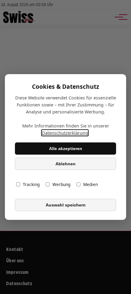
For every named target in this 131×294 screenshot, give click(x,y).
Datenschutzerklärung (65, 133)
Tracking (31, 184)
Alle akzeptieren (65, 148)
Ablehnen (65, 163)
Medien (90, 184)
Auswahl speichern (66, 205)
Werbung (61, 184)
